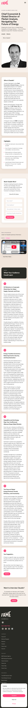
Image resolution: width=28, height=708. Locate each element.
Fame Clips (3, 665)
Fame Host (3, 646)
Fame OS (3, 636)
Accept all (14, 695)
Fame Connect (4, 661)
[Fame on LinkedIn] (2, 622)
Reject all (14, 699)
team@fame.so (4, 619)
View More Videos (7, 256)
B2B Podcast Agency (6, 656)
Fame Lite (3, 663)
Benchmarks (4, 680)
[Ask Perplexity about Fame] (9, 628)
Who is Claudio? (6, 38)
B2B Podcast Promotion (6, 658)
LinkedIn (3, 34)
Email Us (7, 573)
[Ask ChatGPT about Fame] (2, 628)
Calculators (4, 682)
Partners (3, 641)
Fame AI (3, 648)
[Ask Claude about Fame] (6, 628)
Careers (3, 644)
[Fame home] (4, 3)
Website (8, 34)
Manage (14, 703)
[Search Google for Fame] (12, 628)
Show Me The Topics (14, 194)
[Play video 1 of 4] (14, 247)
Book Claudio (10, 217)
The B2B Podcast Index (6, 675)
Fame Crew (4, 668)
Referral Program (5, 639)
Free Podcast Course (6, 678)
